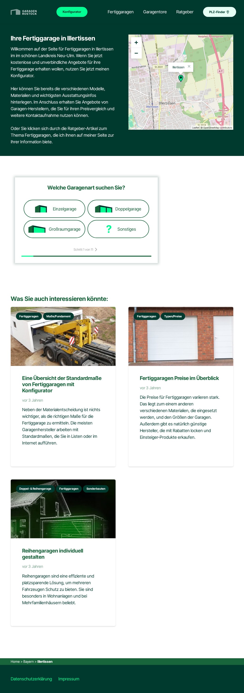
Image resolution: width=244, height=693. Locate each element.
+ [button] (136, 42)
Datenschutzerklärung (31, 678)
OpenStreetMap (211, 127)
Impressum (68, 678)
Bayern (28, 661)
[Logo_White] (24, 12)
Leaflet (195, 127)
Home (15, 661)
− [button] (136, 53)
